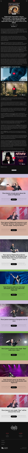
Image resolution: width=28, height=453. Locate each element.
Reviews (13, 13)
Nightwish (14, 170)
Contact (20, 436)
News (14, 190)
